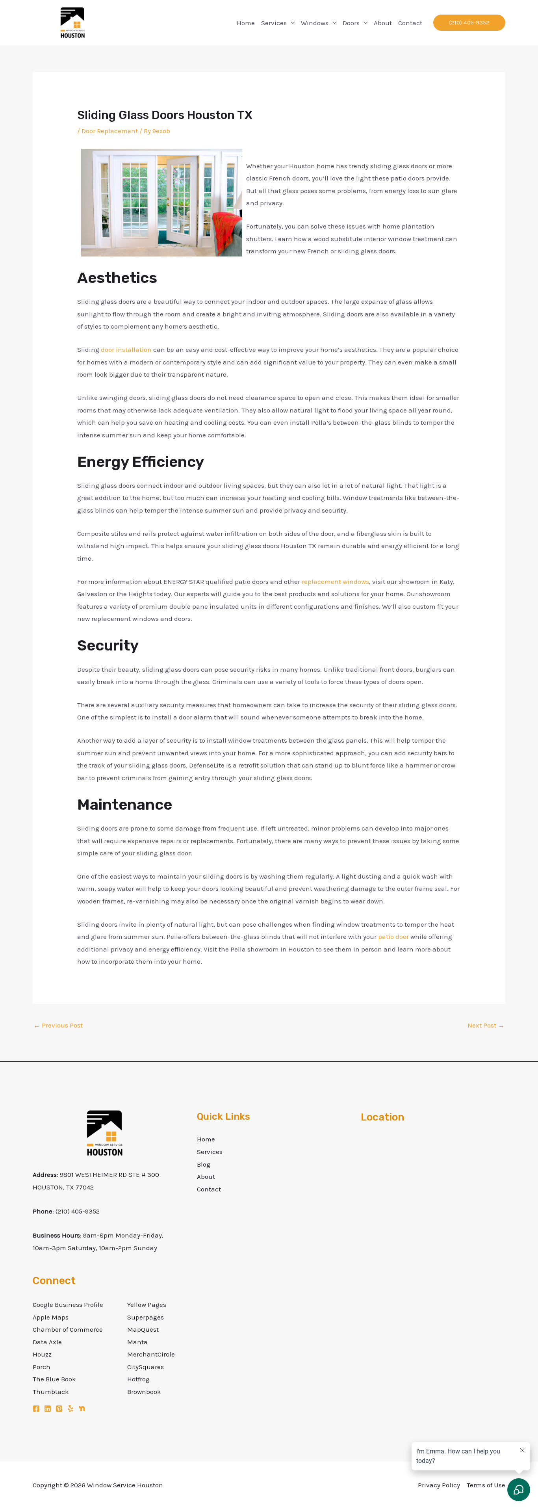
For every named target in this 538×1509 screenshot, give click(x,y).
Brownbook (144, 1392)
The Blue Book (54, 1379)
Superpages (145, 1317)
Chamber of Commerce (68, 1329)
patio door (393, 936)
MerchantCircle (151, 1354)
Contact (410, 23)
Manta (137, 1342)
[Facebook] (36, 1408)
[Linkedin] (47, 1408)
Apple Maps (51, 1317)
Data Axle (47, 1342)
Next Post (486, 1025)
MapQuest (143, 1329)
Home (246, 23)
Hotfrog (138, 1379)
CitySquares (145, 1367)
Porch (41, 1367)
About (383, 23)
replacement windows (335, 581)
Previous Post (58, 1025)
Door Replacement (110, 131)
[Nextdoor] (81, 1408)
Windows (314, 23)
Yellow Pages (146, 1304)
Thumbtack (51, 1392)
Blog (203, 1164)
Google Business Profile (68, 1304)
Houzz (42, 1354)
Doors (351, 23)
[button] (469, 23)
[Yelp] (70, 1408)
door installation (126, 349)
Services (274, 23)
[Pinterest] (59, 1408)
